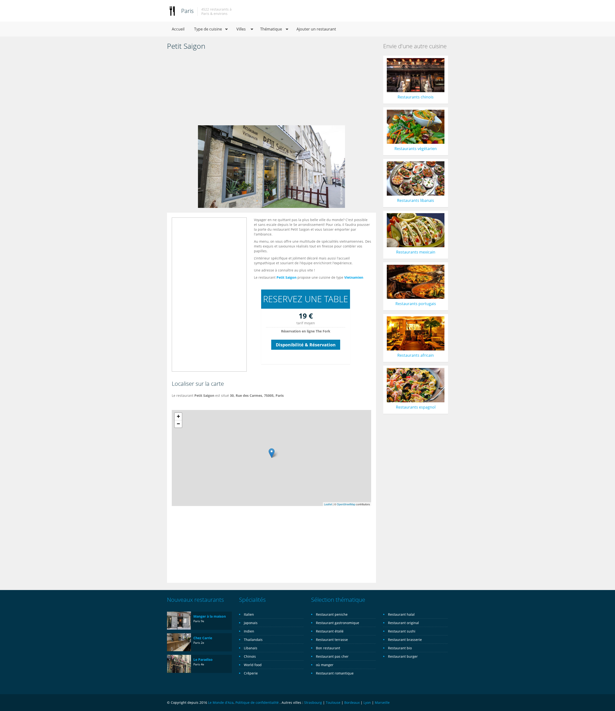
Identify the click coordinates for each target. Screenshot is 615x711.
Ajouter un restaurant (316, 29)
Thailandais (253, 639)
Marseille (382, 702)
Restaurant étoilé (330, 631)
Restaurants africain (415, 355)
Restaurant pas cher (332, 656)
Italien (249, 614)
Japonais (251, 623)
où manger (324, 665)
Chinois (250, 656)
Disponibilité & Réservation (306, 345)
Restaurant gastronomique (337, 623)
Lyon (367, 702)
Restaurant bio (400, 648)
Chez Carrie (202, 638)
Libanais (250, 648)
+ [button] (178, 416)
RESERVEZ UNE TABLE (305, 299)
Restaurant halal (401, 614)
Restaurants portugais (415, 303)
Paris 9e (198, 621)
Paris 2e (198, 643)
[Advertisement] (271, 89)
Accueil (178, 29)
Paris (187, 11)
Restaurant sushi (401, 631)
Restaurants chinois (416, 97)
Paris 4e (198, 664)
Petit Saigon (286, 277)
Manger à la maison (209, 616)
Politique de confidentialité (257, 702)
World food (253, 665)
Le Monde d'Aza (221, 702)
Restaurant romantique (335, 673)
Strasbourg (313, 702)
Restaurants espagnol (416, 407)
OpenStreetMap (346, 504)
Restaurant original (403, 623)
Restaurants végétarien (415, 148)
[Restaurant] (172, 10)
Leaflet (328, 504)
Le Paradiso (203, 659)
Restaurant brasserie (405, 639)
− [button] (178, 424)
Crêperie (251, 673)
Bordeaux (352, 702)
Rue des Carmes (249, 395)
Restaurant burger (403, 656)
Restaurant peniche (332, 614)
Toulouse (333, 702)
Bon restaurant (328, 648)
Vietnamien (353, 277)
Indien (249, 631)
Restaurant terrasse (332, 639)
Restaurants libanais (415, 200)
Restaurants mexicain (415, 252)
